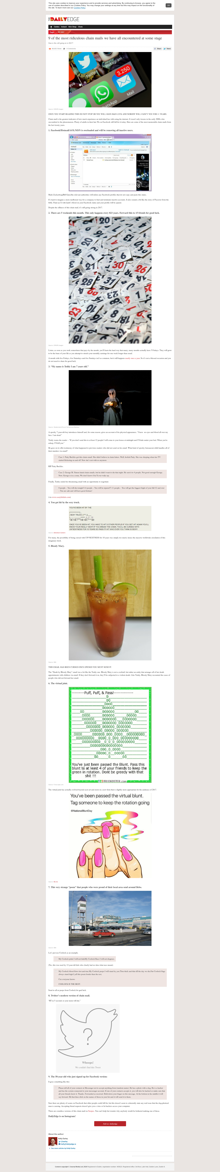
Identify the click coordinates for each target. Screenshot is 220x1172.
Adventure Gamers (59, 532)
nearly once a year (132, 358)
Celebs (56, 27)
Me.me (56, 882)
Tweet (168, 49)
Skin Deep (72, 27)
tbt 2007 (60, 32)
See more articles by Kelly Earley (63, 1148)
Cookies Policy (79, 8)
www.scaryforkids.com (61, 497)
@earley (64, 1141)
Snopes (91, 1111)
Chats (80, 27)
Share (159, 49)
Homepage (51, 27)
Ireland (64, 27)
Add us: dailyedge (110, 1123)
